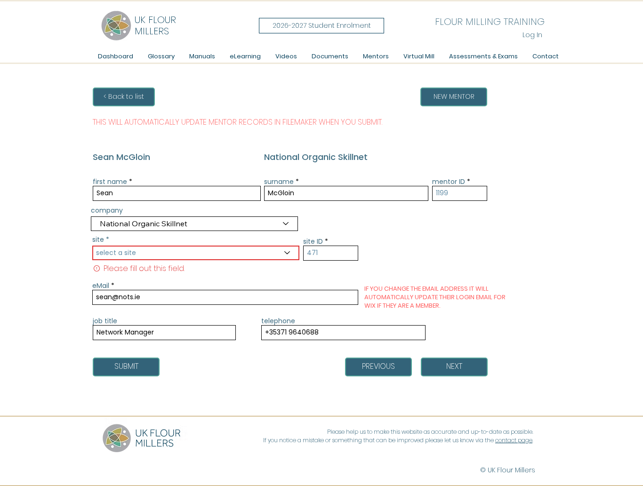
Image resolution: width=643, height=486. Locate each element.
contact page (513, 440)
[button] (202, 56)
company (107, 210)
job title (105, 321)
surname (279, 181)
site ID (313, 241)
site (98, 239)
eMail (100, 285)
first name (110, 181)
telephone (278, 321)
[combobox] (195, 253)
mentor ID (448, 181)
